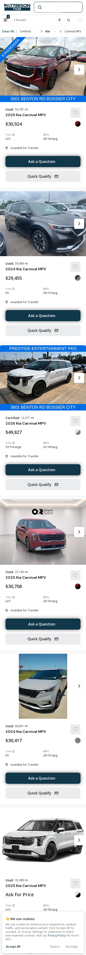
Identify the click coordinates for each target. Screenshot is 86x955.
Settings (71, 947)
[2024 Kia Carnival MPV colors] (77, 278)
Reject (55, 947)
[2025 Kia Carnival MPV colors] (77, 124)
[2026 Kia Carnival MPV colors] (77, 432)
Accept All (13, 947)
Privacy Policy (57, 935)
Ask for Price (20, 894)
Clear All (8, 31)
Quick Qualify (40, 176)
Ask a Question (41, 161)
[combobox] (57, 7)
